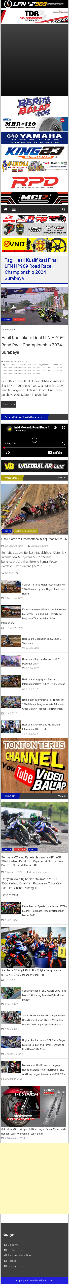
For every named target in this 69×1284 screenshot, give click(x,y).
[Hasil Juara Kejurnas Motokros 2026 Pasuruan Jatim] (11, 660)
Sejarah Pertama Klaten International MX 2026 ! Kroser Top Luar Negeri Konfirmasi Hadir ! (43, 589)
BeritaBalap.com (39, 546)
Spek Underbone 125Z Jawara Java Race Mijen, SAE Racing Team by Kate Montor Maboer (44, 995)
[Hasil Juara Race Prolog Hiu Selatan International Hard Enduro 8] (11, 726)
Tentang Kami (15, 1266)
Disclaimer (13, 1245)
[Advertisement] (34, 59)
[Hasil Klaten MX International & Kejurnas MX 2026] (34, 509)
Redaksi (12, 1261)
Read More (8, 573)
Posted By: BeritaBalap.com (16, 361)
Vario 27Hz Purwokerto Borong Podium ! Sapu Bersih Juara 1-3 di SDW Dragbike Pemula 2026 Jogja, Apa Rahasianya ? (43, 1020)
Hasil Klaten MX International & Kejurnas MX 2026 (34, 539)
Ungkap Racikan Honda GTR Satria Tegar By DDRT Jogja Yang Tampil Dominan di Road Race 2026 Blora (43, 1045)
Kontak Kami (15, 1250)
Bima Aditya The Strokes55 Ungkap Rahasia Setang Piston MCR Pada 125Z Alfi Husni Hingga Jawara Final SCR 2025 (43, 1070)
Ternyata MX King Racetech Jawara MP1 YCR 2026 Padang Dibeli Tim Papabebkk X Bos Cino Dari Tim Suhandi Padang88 (32, 861)
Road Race (19, 320)
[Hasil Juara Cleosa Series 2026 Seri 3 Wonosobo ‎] (11, 640)
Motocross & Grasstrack (25, 531)
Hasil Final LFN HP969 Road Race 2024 (23, 365)
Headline (6, 320)
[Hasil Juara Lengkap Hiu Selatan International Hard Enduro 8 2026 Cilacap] (11, 681)
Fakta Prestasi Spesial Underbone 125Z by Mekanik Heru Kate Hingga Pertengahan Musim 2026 (44, 911)
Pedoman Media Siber (19, 1255)
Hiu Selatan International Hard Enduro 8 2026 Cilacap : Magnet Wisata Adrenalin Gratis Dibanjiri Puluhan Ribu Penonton (43, 704)
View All (62, 477)
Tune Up (32, 849)
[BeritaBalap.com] (5, 209)
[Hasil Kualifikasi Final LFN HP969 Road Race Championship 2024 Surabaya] (34, 305)
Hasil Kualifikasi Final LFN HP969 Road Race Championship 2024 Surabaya (33, 345)
